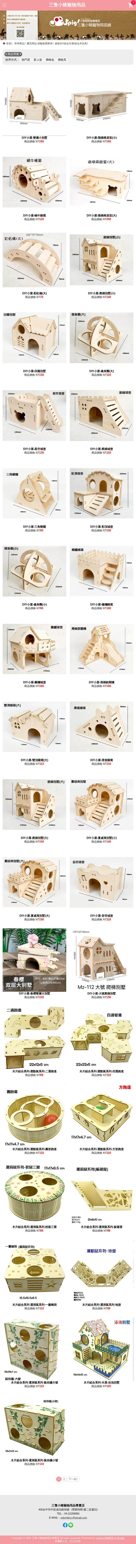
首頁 (8, 43)
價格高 (62, 59)
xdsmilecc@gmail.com (74, 1517)
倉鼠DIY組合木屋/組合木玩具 (71, 43)
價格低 (50, 59)
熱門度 (26, 59)
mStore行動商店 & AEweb (110, 1538)
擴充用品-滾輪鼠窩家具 (39, 43)
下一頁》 (74, 1479)
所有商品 (19, 43)
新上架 (38, 59)
